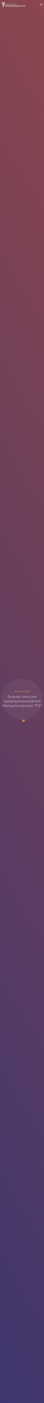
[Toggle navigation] (41, 4)
